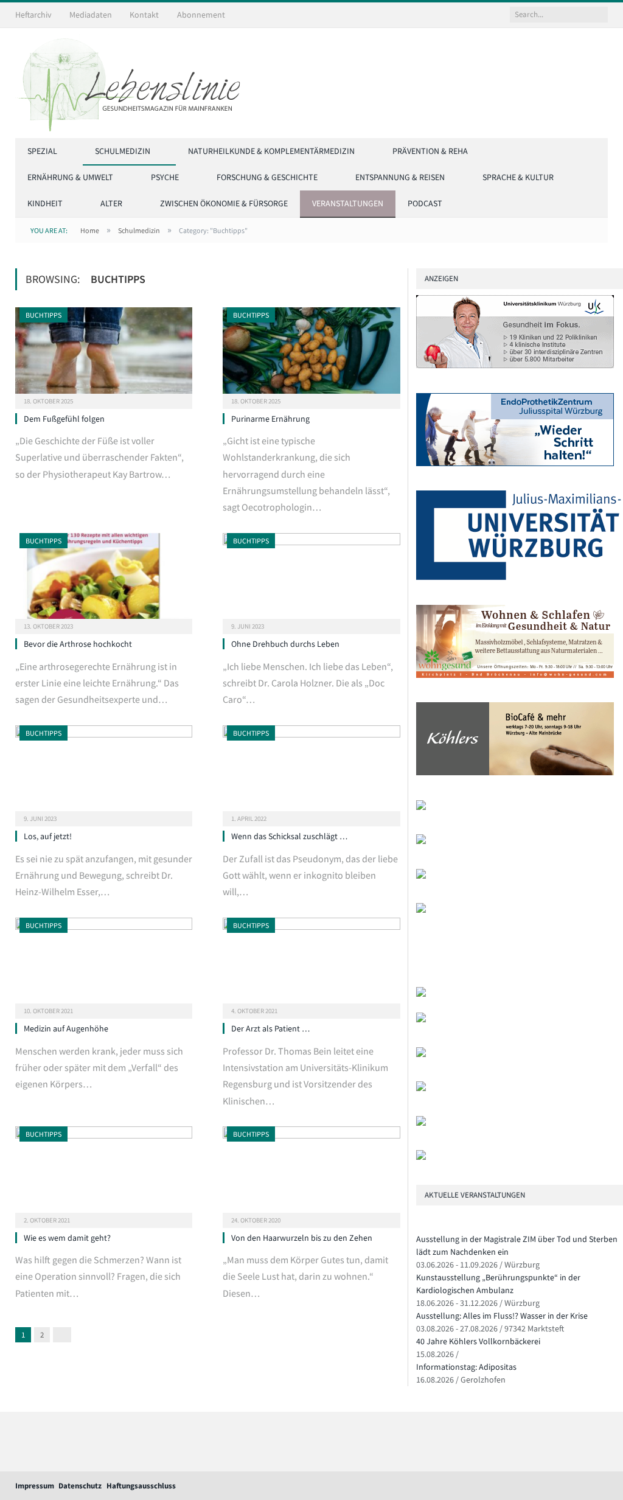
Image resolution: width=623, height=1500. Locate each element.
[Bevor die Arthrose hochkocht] (103, 580)
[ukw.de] (515, 365)
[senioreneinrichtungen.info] (421, 1123)
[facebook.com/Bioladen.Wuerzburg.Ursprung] (421, 1088)
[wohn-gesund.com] (515, 675)
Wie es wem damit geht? (67, 1237)
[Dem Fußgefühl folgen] (103, 354)
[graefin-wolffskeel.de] (421, 841)
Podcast (425, 203)
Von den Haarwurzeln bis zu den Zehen (301, 1237)
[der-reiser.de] (421, 807)
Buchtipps (43, 314)
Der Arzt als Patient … (270, 1028)
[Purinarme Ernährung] (311, 354)
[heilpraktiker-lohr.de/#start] (421, 1157)
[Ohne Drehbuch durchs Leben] (311, 580)
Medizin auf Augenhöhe (66, 1028)
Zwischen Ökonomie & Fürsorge (224, 203)
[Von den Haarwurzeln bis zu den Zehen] (311, 1173)
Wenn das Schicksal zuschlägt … (289, 836)
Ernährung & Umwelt (70, 177)
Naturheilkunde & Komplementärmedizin (271, 150)
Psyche (165, 177)
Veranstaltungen (347, 203)
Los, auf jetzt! (48, 836)
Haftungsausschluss (141, 1486)
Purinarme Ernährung (270, 418)
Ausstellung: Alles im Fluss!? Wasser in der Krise (502, 1315)
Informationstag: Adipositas (466, 1366)
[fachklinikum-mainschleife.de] (421, 876)
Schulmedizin (122, 150)
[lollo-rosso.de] (421, 1019)
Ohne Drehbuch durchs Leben (285, 643)
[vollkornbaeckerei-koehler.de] (515, 772)
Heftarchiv (33, 14)
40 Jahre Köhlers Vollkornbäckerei (478, 1341)
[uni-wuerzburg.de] (518, 577)
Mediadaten (90, 14)
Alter (111, 203)
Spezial (42, 150)
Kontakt (144, 14)
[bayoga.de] (421, 994)
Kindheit (45, 203)
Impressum (34, 1486)
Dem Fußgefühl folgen (64, 418)
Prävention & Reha (430, 150)
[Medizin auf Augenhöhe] (103, 964)
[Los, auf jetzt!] (103, 772)
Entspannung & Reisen (400, 177)
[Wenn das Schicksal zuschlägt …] (311, 772)
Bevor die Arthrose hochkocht (78, 643)
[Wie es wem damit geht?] (103, 1173)
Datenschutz (80, 1486)
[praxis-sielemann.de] (421, 910)
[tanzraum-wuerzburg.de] (421, 1054)
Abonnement (201, 14)
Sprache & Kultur (518, 177)
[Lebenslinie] (133, 81)
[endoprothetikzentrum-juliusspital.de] (515, 463)
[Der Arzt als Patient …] (311, 964)
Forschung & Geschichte (267, 177)
